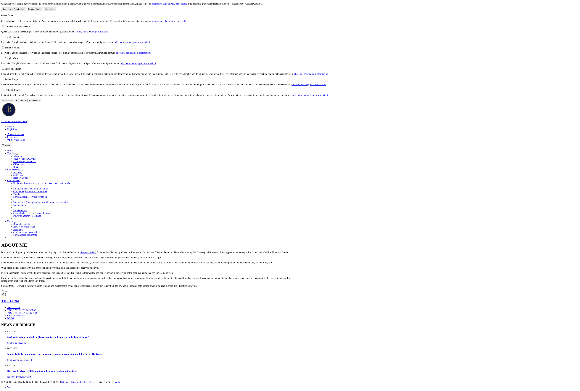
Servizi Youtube (12, 47)
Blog (15, 167)
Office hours (19, 164)
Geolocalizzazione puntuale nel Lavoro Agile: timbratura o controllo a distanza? (48, 337)
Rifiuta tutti (21, 100)
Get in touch (19, 175)
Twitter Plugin (11, 79)
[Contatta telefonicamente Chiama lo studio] (8, 387)
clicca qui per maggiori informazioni (132, 42)
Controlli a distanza (16, 343)
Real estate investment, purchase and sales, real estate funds (41, 183)
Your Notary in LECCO (24, 161)
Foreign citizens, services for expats (30, 197)
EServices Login (18, 140)
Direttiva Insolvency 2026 (19, 377)
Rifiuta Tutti (50, 9)
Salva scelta (34, 100)
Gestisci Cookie (35, 9)
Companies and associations (26, 232)
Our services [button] (13, 180)
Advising (17, 172)
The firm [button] (11, 153)
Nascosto (6, 9)
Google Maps (11, 58)
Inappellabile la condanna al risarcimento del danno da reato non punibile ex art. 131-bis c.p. (54, 354)
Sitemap (65, 382)
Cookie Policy (87, 382)
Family (16, 194)
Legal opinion (20, 210)
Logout (13, 137)
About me (18, 156)
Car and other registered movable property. (33, 213)
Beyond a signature (22, 224)
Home (10, 150)
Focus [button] (10, 221)
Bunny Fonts (82, 31)
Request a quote (21, 177)
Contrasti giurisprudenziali (19, 360)
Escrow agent (19, 205)
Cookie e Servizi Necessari (18, 26)
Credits (116, 382)
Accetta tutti (7, 100)
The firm (10, 301)
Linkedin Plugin (12, 90)
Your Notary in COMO (24, 158)
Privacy (74, 382)
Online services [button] (15, 169)
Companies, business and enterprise (30, 191)
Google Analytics (13, 37)
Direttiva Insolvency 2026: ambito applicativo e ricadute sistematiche (42, 371)
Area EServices (16, 134)
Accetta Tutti (19, 9)
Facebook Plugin (13, 68)
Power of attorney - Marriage (27, 216)
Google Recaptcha (99, 31)
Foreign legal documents (25, 235)
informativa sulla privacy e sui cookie (169, 3)
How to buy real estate (24, 226)
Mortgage (18, 229)
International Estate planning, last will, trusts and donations (41, 202)
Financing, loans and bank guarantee (30, 188)
